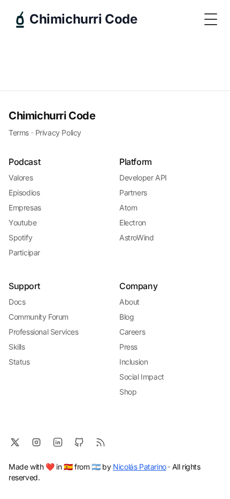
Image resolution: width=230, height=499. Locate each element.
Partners (133, 192)
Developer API (143, 177)
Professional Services (44, 331)
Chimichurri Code (52, 115)
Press (128, 346)
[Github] (79, 442)
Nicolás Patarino (139, 466)
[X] (15, 442)
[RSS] (100, 442)
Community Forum (38, 316)
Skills (17, 346)
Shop (127, 391)
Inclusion (133, 361)
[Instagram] (36, 442)
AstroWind (136, 237)
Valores (21, 177)
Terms (19, 132)
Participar (24, 252)
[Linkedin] (57, 442)
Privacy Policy (58, 132)
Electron (132, 222)
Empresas (25, 207)
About (129, 301)
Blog (126, 316)
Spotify (20, 237)
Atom (128, 207)
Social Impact (141, 376)
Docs (17, 301)
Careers (132, 331)
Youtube (22, 222)
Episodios (24, 192)
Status (19, 361)
